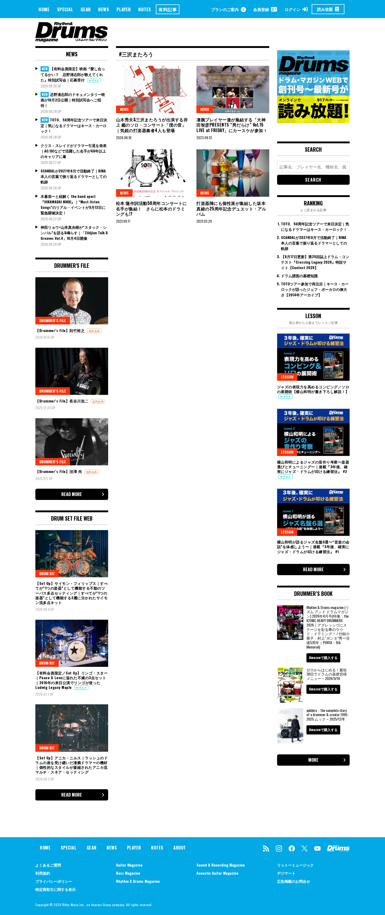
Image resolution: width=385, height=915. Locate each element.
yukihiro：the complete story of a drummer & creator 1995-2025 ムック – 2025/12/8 (327, 714)
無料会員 (94, 331)
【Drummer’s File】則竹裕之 (60, 330)
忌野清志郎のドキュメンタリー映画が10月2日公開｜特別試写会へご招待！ (73, 99)
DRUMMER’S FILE (52, 320)
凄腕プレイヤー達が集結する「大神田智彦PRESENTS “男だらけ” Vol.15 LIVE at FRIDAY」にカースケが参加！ (231, 125)
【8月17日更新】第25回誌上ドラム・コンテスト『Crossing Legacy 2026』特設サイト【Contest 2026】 (315, 262)
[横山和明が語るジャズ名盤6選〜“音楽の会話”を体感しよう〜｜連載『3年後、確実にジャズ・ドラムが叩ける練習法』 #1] (313, 512)
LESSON (287, 376)
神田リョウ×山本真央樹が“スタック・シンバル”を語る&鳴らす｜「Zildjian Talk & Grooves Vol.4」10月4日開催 (74, 232)
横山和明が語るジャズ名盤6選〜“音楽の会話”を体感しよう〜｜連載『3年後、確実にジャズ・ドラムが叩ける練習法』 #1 (313, 546)
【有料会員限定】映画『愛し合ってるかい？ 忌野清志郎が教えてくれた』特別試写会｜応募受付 (73, 74)
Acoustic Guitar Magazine (217, 873)
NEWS (103, 9)
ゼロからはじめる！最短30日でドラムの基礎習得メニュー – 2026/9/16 (326, 674)
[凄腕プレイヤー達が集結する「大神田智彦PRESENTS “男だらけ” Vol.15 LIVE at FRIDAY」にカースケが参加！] (232, 89)
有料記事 (167, 9)
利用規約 (42, 873)
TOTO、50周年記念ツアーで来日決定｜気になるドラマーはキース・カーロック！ (74, 125)
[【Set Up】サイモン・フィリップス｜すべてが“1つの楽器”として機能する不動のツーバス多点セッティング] (71, 553)
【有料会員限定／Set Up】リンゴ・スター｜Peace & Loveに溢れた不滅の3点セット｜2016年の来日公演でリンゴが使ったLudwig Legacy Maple (71, 680)
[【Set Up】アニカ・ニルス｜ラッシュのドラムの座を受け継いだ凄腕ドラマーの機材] (71, 727)
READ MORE (71, 494)
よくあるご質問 (48, 865)
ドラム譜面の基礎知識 (299, 275)
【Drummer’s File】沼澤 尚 (59, 471)
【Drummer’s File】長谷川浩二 (62, 401)
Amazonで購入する (323, 657)
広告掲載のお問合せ (293, 881)
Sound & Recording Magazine (220, 865)
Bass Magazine (128, 873)
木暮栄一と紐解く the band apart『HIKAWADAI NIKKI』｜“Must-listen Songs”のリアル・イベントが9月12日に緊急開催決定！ (73, 204)
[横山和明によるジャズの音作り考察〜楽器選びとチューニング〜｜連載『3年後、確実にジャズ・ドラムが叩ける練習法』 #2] (313, 432)
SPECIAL (65, 9)
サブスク (94, 80)
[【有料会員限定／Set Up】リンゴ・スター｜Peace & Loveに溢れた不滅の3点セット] (71, 643)
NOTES (144, 9)
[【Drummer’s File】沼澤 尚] (71, 441)
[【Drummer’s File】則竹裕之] (71, 300)
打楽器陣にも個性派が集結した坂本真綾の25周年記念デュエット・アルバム (231, 208)
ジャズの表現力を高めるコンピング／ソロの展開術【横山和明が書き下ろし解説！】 (313, 389)
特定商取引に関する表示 (55, 889)
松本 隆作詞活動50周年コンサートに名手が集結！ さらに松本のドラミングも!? (151, 208)
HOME (44, 9)
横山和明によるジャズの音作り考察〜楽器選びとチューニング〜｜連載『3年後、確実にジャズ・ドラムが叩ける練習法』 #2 (313, 466)
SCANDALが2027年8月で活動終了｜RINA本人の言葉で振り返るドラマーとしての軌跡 (74, 176)
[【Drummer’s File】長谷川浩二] (71, 371)
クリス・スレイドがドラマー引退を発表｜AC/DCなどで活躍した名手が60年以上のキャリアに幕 (74, 151)
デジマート (286, 873)
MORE (313, 760)
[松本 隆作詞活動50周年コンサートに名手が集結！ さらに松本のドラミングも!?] (152, 173)
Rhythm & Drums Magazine (138, 881)
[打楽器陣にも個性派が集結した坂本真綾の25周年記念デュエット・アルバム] (232, 173)
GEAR (86, 9)
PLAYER (124, 9)
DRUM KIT (47, 573)
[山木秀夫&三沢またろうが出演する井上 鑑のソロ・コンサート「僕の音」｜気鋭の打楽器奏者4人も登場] (152, 89)
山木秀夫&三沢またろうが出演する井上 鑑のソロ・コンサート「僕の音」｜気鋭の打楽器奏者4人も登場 (152, 125)
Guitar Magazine (129, 865)
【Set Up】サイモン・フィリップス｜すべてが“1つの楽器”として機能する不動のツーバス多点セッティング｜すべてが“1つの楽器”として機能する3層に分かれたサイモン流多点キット (71, 592)
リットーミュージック (295, 865)
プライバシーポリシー (53, 881)
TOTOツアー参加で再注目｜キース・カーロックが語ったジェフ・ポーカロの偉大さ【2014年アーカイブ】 (315, 289)
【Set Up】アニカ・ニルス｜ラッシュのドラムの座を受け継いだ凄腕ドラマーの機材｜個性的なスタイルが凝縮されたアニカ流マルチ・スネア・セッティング (71, 765)
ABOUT (179, 848)
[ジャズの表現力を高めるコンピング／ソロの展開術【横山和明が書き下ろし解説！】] (313, 357)
